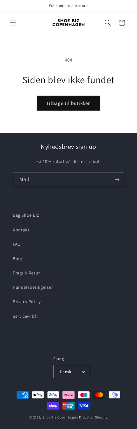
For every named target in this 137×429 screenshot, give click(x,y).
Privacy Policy (26, 301)
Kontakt (21, 230)
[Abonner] (117, 179)
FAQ (17, 244)
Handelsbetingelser (33, 287)
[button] (13, 23)
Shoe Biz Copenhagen (60, 417)
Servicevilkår (26, 316)
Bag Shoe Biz (26, 215)
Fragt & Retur (26, 273)
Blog (17, 258)
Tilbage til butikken (68, 103)
